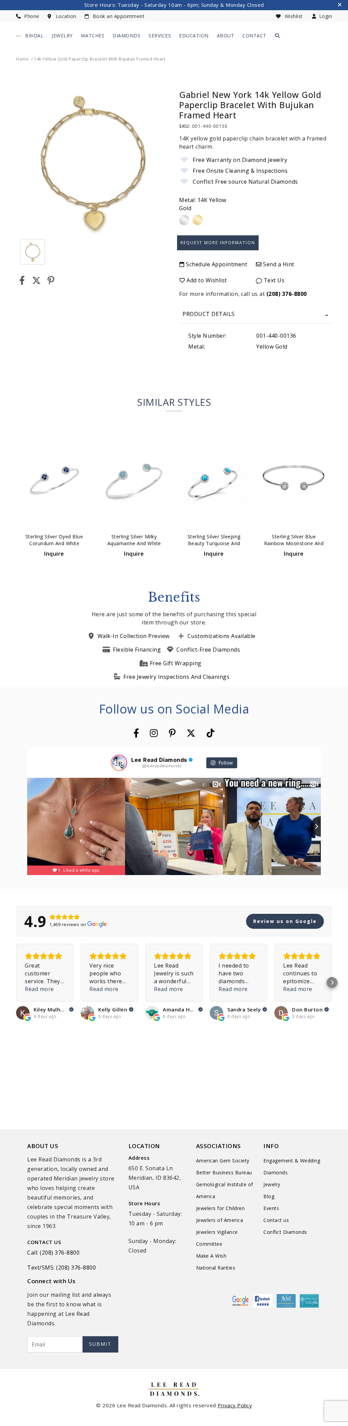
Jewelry (62, 35)
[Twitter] (36, 280)
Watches (93, 35)
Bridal (34, 35)
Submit (100, 1344)
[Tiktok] (211, 733)
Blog (268, 1196)
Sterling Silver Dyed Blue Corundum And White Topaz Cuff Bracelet (54, 543)
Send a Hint (278, 264)
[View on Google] (23, 1013)
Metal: (202, 204)
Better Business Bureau (224, 1172)
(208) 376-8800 (286, 294)
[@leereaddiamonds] (119, 763)
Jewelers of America (219, 1220)
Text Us (273, 280)
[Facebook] (22, 280)
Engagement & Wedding (291, 1160)
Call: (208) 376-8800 (53, 1252)
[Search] (278, 35)
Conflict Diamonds (285, 1232)
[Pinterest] (51, 280)
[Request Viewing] (218, 239)
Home (22, 59)
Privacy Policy (235, 1405)
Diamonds (126, 35)
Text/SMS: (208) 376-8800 (61, 1267)
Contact (254, 35)
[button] (16, 982)
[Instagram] (154, 733)
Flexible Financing (137, 649)
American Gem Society (222, 1160)
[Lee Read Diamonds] (18, 35)
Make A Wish (211, 1256)
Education (194, 35)
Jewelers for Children (220, 1208)
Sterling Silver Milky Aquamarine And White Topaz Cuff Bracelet (134, 543)
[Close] (340, 5)
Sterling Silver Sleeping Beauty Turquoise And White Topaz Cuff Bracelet (214, 543)
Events (271, 1208)
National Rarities (216, 1267)
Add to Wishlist (206, 280)
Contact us (276, 1220)
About (225, 35)
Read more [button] (39, 989)
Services (160, 35)
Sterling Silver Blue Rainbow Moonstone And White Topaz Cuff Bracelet (294, 543)
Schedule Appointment (216, 264)
